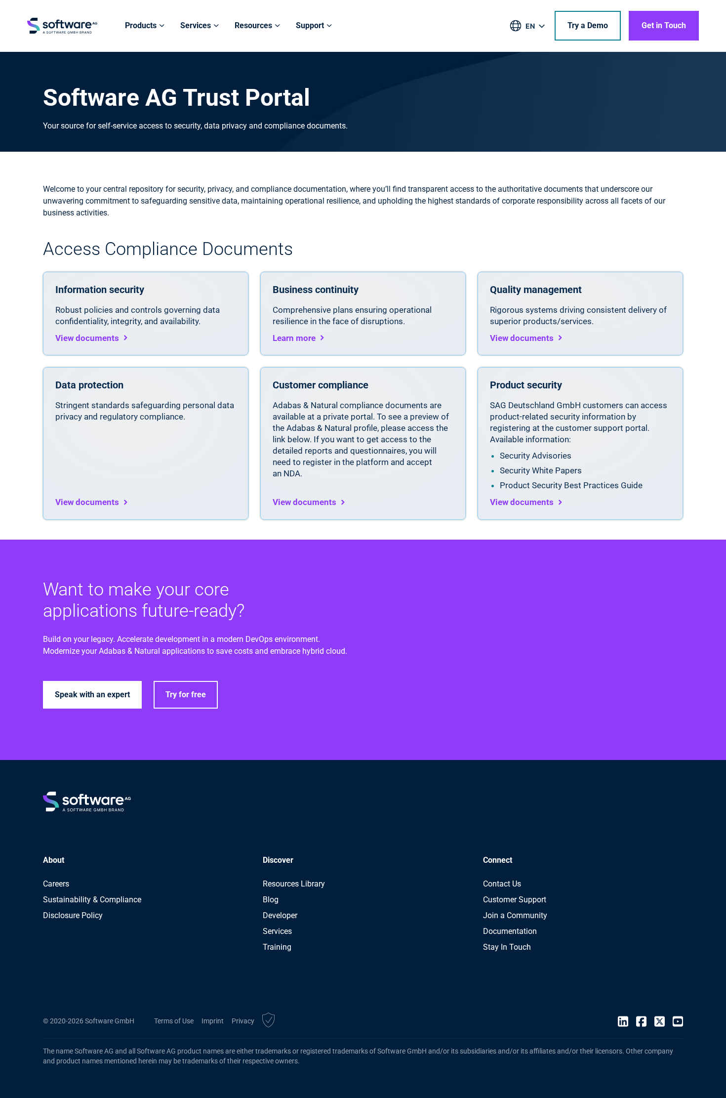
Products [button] (141, 25)
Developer (280, 915)
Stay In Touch (507, 947)
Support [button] (310, 25)
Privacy (243, 1021)
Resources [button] (253, 25)
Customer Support (514, 899)
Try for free (185, 694)
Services (277, 931)
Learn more (294, 338)
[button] (268, 1021)
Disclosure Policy (73, 915)
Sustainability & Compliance (92, 899)
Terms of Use (174, 1021)
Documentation (510, 931)
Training (277, 947)
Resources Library (294, 883)
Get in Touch (664, 25)
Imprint (213, 1021)
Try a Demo (587, 25)
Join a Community (515, 915)
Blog (271, 899)
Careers (56, 883)
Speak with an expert (92, 694)
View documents (87, 338)
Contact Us (502, 883)
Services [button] (195, 25)
